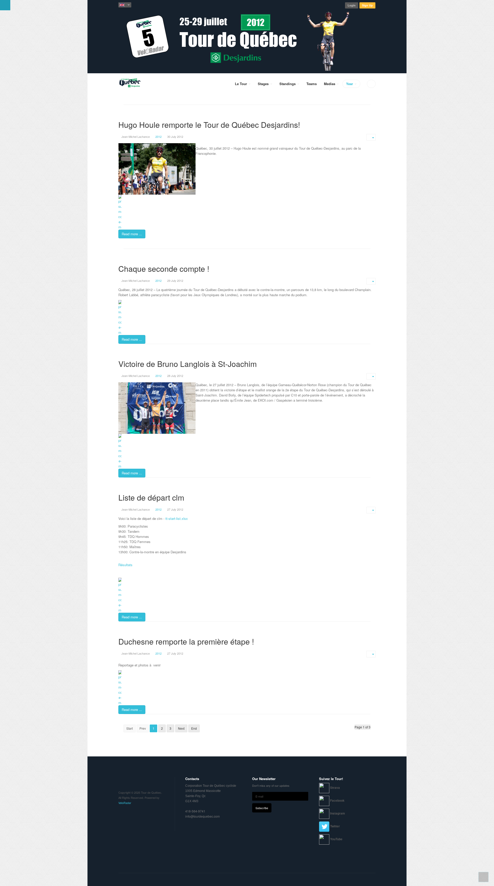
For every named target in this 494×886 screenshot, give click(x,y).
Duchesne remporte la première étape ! (186, 641)
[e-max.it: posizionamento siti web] (247, 212)
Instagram (337, 813)
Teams (311, 83)
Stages (264, 83)
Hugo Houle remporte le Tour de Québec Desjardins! (209, 124)
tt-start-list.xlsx (176, 518)
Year (350, 83)
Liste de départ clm (151, 497)
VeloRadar (124, 803)
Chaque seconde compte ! (163, 268)
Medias (330, 83)
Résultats (125, 564)
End (194, 728)
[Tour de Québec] (129, 83)
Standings (288, 83)
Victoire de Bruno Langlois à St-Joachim (187, 363)
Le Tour (241, 83)
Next (181, 728)
